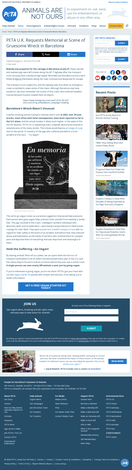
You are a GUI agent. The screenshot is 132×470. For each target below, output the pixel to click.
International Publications (9, 442)
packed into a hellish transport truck (57, 229)
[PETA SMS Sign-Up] (103, 78)
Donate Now (86, 399)
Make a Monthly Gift (89, 407)
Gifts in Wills (86, 424)
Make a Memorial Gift (90, 412)
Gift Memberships (88, 439)
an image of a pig (74, 128)
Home (4, 32)
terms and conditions (79, 338)
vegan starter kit (22, 274)
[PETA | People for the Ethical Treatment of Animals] (10, 14)
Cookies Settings (60, 464)
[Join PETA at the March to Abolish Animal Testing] (112, 109)
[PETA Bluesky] (119, 78)
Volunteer (8, 420)
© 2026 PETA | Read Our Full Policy (19, 459)
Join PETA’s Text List (13, 433)
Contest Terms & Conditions (68, 459)
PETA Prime (9, 424)
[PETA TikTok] (114, 78)
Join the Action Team (39, 407)
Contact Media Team (64, 416)
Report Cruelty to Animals (118, 2)
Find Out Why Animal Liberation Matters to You (13, 409)
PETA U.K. (110, 399)
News (10, 32)
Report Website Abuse (42, 463)
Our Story (8, 399)
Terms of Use (24, 463)
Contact (49, 459)
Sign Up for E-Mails (12, 429)
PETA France (111, 403)
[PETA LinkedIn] (108, 78)
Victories (8, 416)
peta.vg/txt (103, 50)
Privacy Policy (10, 463)
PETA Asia (110, 428)
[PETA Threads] (125, 78)
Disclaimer (87, 459)
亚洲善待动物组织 (113, 433)
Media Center (61, 399)
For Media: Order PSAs (64, 412)
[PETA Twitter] (118, 72)
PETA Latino (111, 437)
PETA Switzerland (113, 416)
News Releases (61, 403)
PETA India (110, 420)
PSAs (57, 407)
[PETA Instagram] (123, 72)
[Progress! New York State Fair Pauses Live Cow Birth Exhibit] (112, 164)
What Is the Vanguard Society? (90, 429)
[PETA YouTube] (97, 78)
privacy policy (84, 341)
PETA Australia (112, 424)
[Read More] (66, 361)
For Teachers (35, 416)
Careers (7, 403)
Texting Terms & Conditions (106, 459)
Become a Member (89, 403)
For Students (35, 412)
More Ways (85, 443)
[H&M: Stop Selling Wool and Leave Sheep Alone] (112, 136)
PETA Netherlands (114, 412)
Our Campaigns (36, 403)
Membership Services (90, 435)
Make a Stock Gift (88, 420)
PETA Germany (112, 407)
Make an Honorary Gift (90, 416)
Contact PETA (10, 437)
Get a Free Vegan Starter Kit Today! (45, 286)
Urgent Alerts (35, 399)
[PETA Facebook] (112, 72)
